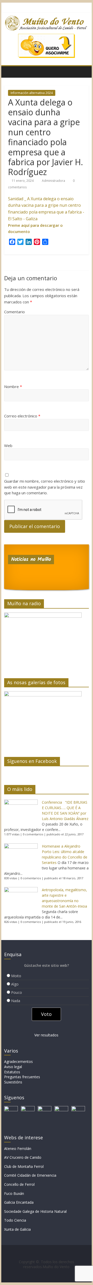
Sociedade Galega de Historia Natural (35, 1211)
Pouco (16, 992)
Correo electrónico (22, 415)
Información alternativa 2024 (32, 93)
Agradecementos (18, 1061)
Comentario (14, 311)
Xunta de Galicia (17, 1229)
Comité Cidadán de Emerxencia (30, 1175)
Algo (15, 984)
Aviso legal (13, 1066)
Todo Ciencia (15, 1220)
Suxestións (13, 1082)
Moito (16, 975)
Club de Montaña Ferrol (24, 1166)
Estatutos (12, 1071)
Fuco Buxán (14, 1193)
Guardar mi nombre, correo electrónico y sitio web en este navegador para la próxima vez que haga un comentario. (44, 486)
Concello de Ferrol (19, 1184)
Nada (15, 1000)
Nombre (13, 386)
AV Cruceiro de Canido (22, 1157)
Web (8, 445)
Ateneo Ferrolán (17, 1148)
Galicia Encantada (19, 1202)
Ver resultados (46, 1035)
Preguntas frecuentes (22, 1076)
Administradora (54, 180)
